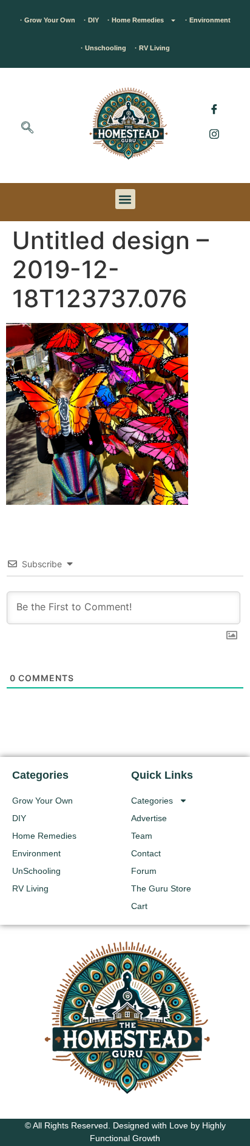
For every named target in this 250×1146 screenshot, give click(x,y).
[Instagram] (214, 133)
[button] (27, 128)
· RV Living (152, 48)
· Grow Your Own (47, 20)
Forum (144, 871)
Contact (146, 853)
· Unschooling (103, 48)
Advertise (149, 818)
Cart (139, 906)
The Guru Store (161, 888)
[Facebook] (214, 109)
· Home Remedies (135, 20)
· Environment (208, 20)
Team (141, 836)
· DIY (91, 20)
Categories (152, 800)
